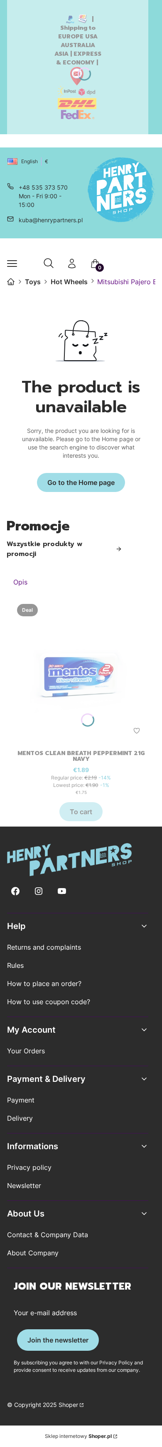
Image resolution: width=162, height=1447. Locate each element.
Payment (20, 1100)
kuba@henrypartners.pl (51, 219)
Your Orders (26, 1051)
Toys (33, 282)
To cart (81, 812)
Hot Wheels (69, 282)
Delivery (20, 1118)
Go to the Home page (81, 482)
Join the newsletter (57, 1340)
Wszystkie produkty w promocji (44, 549)
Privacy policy (29, 1167)
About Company (33, 1253)
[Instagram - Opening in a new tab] (38, 891)
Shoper (68, 1404)
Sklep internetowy (78, 1436)
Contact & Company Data (47, 1235)
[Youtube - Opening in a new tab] (62, 891)
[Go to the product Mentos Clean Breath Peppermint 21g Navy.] (81, 671)
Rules (15, 965)
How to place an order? (44, 983)
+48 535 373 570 (43, 187)
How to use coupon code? (48, 1002)
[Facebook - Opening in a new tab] (15, 891)
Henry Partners (11, 282)
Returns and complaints (44, 947)
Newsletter (24, 1185)
